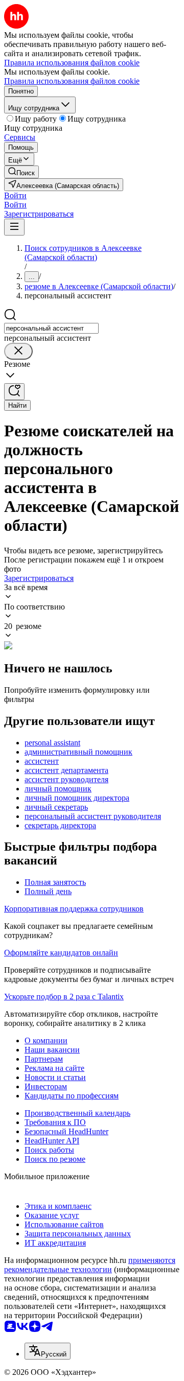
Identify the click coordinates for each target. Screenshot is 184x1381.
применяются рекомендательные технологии (89, 1265)
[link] (21, 172)
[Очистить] (18, 351)
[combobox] (51, 328)
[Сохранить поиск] (14, 391)
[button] (15, 195)
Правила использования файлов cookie (72, 81)
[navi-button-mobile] (14, 227)
